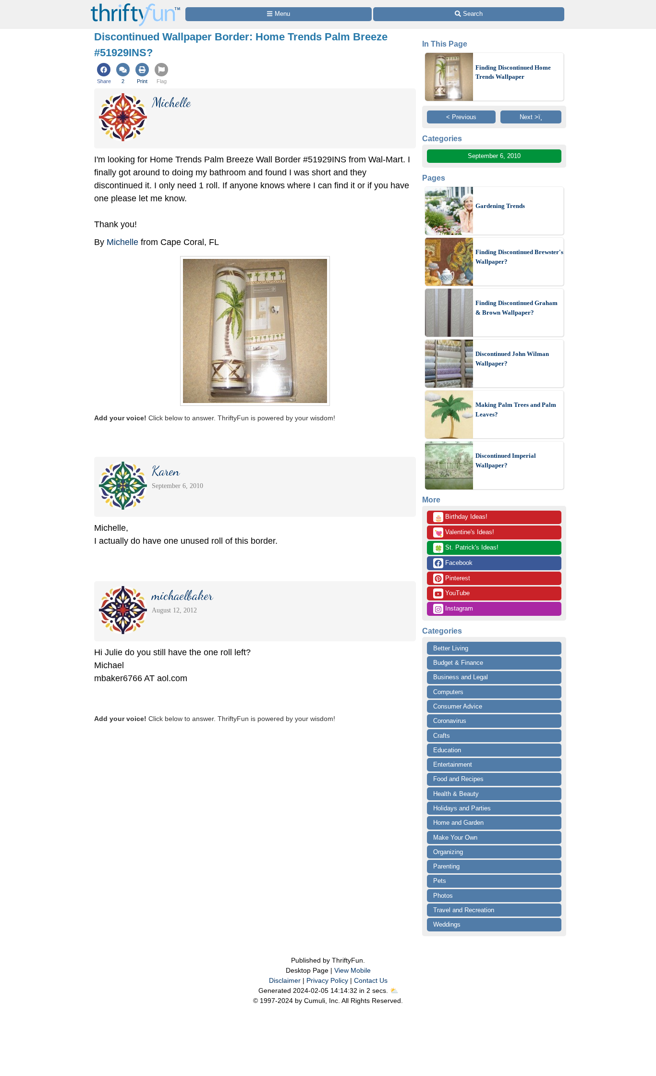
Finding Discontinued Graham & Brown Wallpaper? (516, 307)
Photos (443, 895)
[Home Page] (135, 5)
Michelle (124, 242)
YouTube (456, 593)
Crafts (441, 735)
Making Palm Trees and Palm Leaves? (515, 409)
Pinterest (456, 578)
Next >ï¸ (531, 117)
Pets (439, 880)
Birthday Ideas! (461, 517)
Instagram (458, 608)
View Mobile (352, 970)
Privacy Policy (327, 980)
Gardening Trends (500, 205)
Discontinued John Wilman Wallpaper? (512, 358)
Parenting (446, 866)
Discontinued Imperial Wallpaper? (505, 460)
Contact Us (371, 980)
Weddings (447, 924)
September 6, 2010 (494, 155)
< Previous (461, 117)
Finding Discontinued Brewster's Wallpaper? (519, 256)
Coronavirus (449, 720)
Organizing (448, 852)
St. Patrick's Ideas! (466, 548)
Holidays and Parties (462, 808)
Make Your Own (455, 837)
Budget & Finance (458, 662)
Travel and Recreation (463, 910)
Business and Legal (460, 677)
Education (447, 750)
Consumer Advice (457, 706)
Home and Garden (458, 822)
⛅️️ (394, 990)
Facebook (458, 562)
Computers (448, 692)
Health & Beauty (456, 793)
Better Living (450, 648)
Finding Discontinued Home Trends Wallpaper (513, 72)
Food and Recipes (458, 779)
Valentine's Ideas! (464, 532)
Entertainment (452, 764)
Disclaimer (285, 980)
